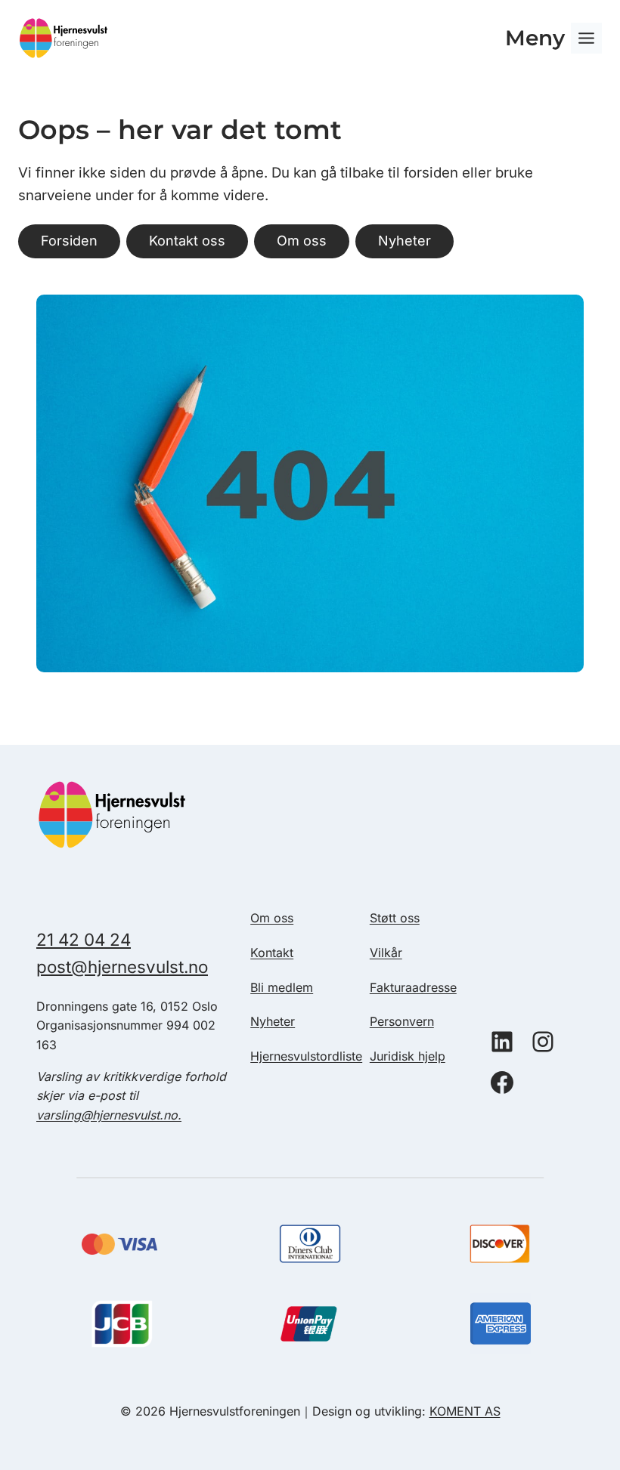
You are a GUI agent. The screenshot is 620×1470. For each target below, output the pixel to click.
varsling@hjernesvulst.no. (108, 1115)
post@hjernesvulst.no (122, 966)
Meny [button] (535, 38)
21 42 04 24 (83, 939)
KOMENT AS (465, 1411)
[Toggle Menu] (586, 38)
